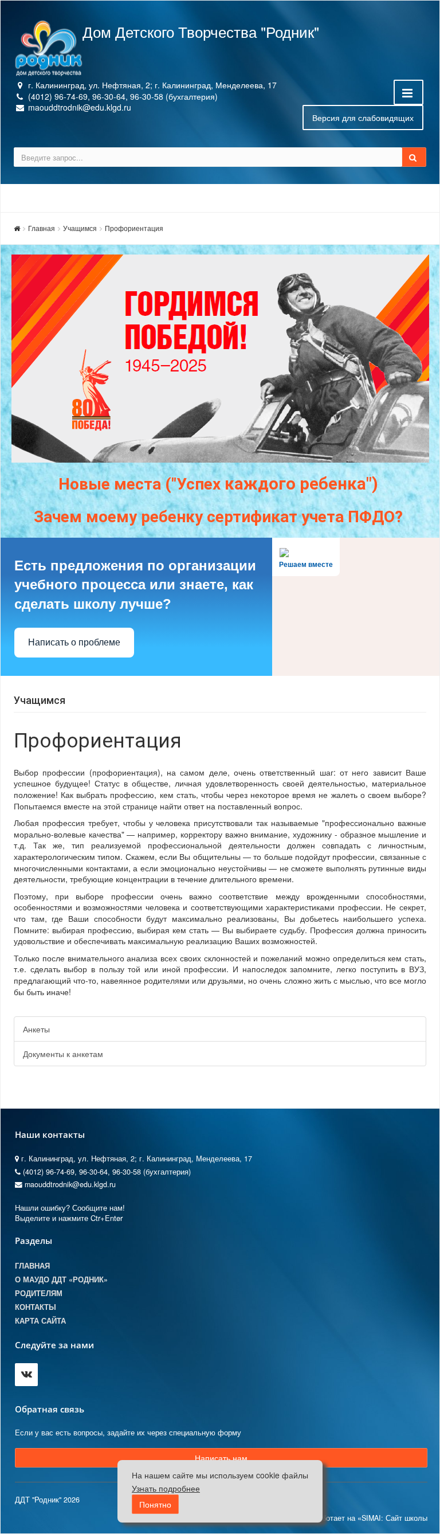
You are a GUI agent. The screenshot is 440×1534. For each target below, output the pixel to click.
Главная (41, 228)
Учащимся (80, 228)
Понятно (155, 1504)
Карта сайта (40, 1321)
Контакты (35, 1307)
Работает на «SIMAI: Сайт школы (370, 1518)
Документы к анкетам (63, 1053)
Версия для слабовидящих (363, 117)
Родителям (38, 1293)
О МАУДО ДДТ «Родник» (61, 1279)
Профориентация (134, 228)
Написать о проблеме (74, 642)
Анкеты (36, 1029)
